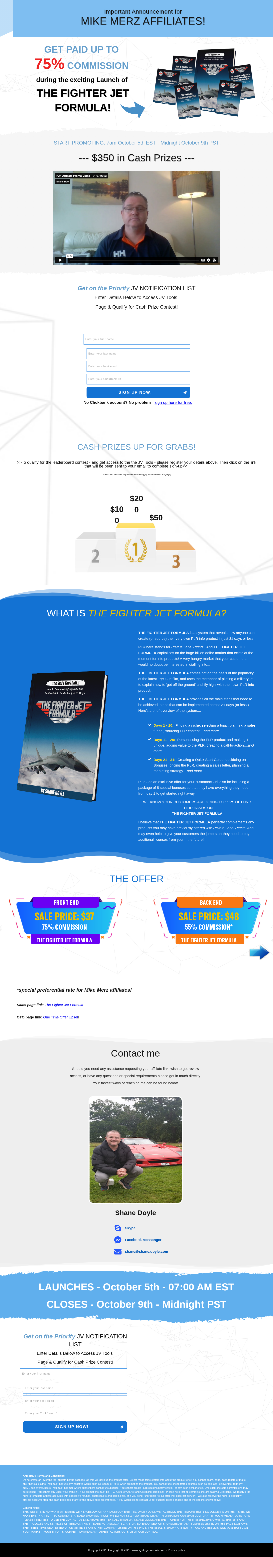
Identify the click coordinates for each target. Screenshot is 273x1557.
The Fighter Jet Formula (64, 1005)
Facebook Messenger (143, 1240)
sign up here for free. (173, 402)
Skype (130, 1228)
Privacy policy (176, 1550)
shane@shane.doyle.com (146, 1252)
